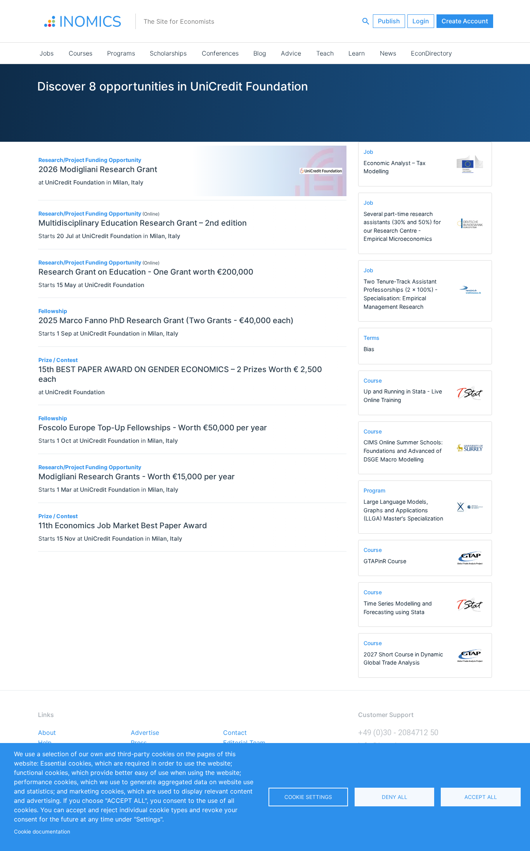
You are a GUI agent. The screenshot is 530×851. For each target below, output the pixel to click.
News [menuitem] (388, 53)
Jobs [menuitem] (47, 53)
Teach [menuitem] (325, 53)
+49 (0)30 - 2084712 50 (398, 732)
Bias (369, 349)
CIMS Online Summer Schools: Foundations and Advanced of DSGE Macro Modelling (403, 450)
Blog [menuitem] (259, 53)
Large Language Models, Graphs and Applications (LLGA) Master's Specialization (403, 510)
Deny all (394, 797)
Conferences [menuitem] (220, 53)
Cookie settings (308, 797)
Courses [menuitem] (80, 53)
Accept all (480, 797)
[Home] (82, 21)
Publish (389, 21)
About (47, 732)
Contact (235, 732)
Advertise (145, 732)
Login (420, 21)
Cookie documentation (42, 831)
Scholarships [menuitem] (168, 53)
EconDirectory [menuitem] (431, 53)
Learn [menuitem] (356, 53)
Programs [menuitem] (121, 53)
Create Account (465, 21)
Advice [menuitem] (291, 53)
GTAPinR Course (385, 561)
